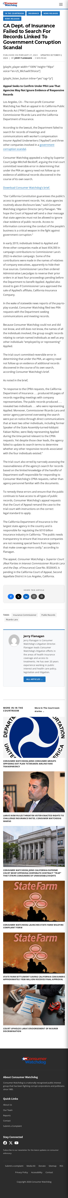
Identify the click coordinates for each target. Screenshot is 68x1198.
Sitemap (52, 1165)
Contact (7, 1120)
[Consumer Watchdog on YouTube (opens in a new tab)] (16, 1143)
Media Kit (31, 1165)
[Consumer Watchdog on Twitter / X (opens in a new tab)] (11, 1143)
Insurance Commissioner (24, 614)
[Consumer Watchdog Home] (34, 1060)
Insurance (33, 13)
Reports (7, 1115)
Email (34, 596)
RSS (61, 1165)
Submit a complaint (14, 1165)
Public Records (48, 614)
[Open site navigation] (61, 4)
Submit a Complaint (12, 1126)
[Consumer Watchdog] (10, 4)
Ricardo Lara (12, 619)
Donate (42, 1165)
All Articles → (34, 679)
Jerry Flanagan (23, 58)
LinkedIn (26, 596)
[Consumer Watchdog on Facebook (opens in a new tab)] (5, 1143)
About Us (7, 1104)
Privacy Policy (21, 1172)
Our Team (7, 1110)
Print (42, 596)
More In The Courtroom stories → (47, 709)
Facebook (11, 596)
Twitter (18, 596)
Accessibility (36, 1172)
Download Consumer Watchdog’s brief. (26, 187)
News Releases (50, 13)
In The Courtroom (14, 13)
